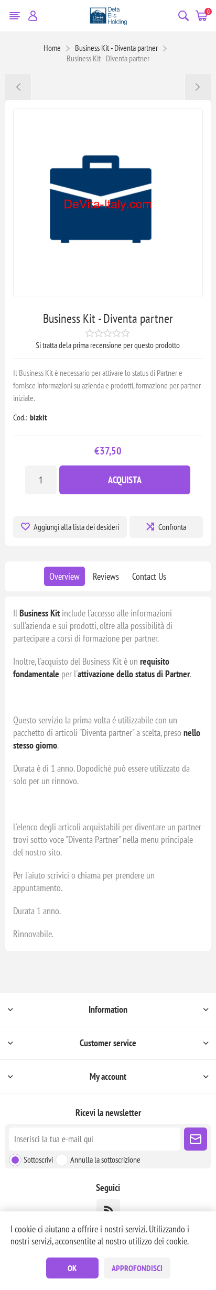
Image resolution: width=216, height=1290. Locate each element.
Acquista (125, 480)
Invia (195, 1139)
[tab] (64, 576)
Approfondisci (137, 1268)
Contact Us (149, 576)
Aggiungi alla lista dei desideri (76, 527)
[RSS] (108, 1210)
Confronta (172, 527)
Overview (64, 576)
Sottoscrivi (38, 1159)
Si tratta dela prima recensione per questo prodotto (108, 345)
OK (72, 1268)
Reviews (106, 576)
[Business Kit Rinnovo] (18, 87)
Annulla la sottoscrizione (105, 1159)
